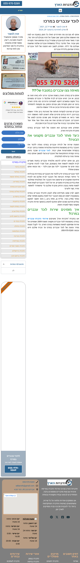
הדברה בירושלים (18, 251)
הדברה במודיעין (19, 182)
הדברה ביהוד (20, 167)
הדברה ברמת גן (19, 196)
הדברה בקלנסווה (18, 231)
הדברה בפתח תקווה (17, 206)
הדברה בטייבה (19, 236)
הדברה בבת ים (19, 221)
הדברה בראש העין (18, 256)
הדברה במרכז (64, 16)
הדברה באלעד (19, 172)
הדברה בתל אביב (18, 211)
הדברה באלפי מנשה (17, 177)
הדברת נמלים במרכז (17, 191)
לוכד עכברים (44, 150)
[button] (11, 3)
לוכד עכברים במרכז (17, 187)
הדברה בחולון (20, 226)
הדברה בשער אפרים (17, 246)
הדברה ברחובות (19, 201)
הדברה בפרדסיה (18, 241)
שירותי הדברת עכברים (38, 218)
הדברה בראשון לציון (17, 216)
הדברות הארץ (74, 16)
